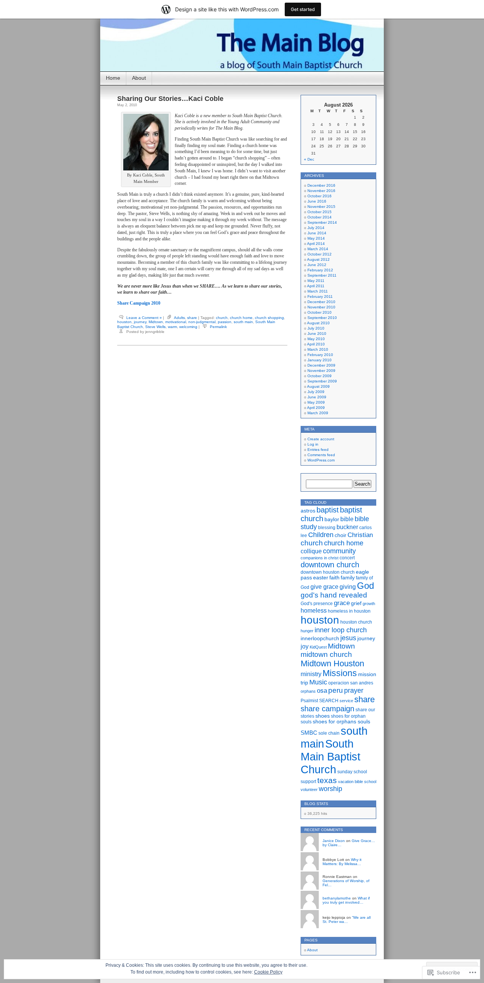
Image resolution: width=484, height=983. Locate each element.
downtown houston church (328, 572)
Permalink (218, 327)
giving (348, 587)
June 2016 (316, 201)
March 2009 (317, 413)
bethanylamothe (337, 898)
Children (321, 535)
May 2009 (316, 402)
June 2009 (316, 397)
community (339, 551)
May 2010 (316, 339)
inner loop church (341, 630)
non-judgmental (202, 322)
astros (308, 511)
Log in (312, 444)
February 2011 (320, 296)
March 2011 (317, 291)
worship (330, 789)
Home (113, 78)
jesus (348, 638)
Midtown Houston (332, 663)
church (222, 318)
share (192, 318)
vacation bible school (357, 781)
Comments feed (321, 455)
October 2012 (319, 254)
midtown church (326, 654)
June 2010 (316, 333)
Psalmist (309, 700)
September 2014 (322, 222)
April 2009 (316, 408)
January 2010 (319, 360)
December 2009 (321, 365)
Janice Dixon (334, 841)
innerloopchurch (320, 638)
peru (335, 690)
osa (322, 690)
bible (347, 519)
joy (305, 646)
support (308, 781)
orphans (308, 691)
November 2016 (321, 191)
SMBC (309, 733)
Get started (303, 9)
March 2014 (317, 249)
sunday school (352, 771)
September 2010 (322, 318)
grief (356, 603)
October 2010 (319, 312)
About (139, 78)
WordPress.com (321, 460)
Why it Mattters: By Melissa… (342, 862)
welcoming (188, 327)
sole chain (329, 733)
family (348, 578)
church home (241, 318)
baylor (331, 519)
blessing (326, 527)
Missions (340, 673)
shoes (322, 716)
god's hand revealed (334, 595)
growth (369, 603)
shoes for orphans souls (341, 721)
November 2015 (321, 206)
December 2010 (321, 302)
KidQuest (318, 647)
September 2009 (322, 381)
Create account (320, 439)
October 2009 (319, 376)
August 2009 (318, 386)
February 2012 (320, 270)
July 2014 (315, 228)
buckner (347, 526)
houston (124, 322)
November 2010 (321, 307)
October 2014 (319, 217)
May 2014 (316, 238)
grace (342, 603)
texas (327, 780)
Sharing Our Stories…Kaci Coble (170, 98)
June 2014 (316, 233)
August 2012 (318, 259)
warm (172, 327)
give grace (324, 586)
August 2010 (318, 323)
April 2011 (315, 286)
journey (140, 322)
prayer (353, 690)
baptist (327, 510)
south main (243, 322)
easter (320, 578)
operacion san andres (350, 683)
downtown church (330, 564)
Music (318, 682)
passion (224, 322)
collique (311, 551)
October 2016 (319, 196)
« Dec (309, 159)
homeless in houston (349, 611)
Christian (360, 535)
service (346, 700)
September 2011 (322, 275)
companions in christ (319, 558)
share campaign (327, 708)
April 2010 (316, 344)
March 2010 (317, 349)
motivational (175, 322)
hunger (307, 631)
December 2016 (321, 185)
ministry (311, 674)
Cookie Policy (268, 972)
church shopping (269, 318)
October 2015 (319, 212)
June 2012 (316, 265)
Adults (179, 318)
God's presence (317, 603)
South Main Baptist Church (330, 756)
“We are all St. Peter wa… (347, 919)
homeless (314, 610)
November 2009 (321, 370)
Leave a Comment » (144, 318)
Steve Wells (155, 327)
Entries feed (318, 449)
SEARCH (328, 700)
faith (334, 578)
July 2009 (315, 392)
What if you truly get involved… (346, 900)
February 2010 (320, 355)
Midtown (156, 322)
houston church (356, 622)
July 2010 (315, 328)
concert (347, 557)
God (365, 586)
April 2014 (316, 243)
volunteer (309, 789)
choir (340, 535)
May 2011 (315, 281)
